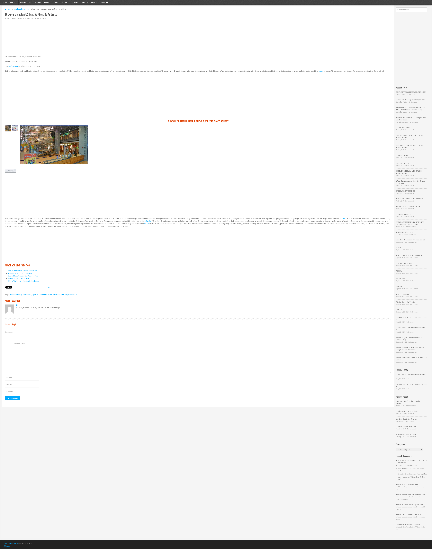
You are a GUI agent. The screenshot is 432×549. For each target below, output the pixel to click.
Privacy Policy (25, 2)
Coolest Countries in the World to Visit (23, 276)
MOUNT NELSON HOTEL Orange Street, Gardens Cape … (411, 119)
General (38, 2)
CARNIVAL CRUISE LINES (405, 191)
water (146, 224)
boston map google (30, 294)
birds (343, 218)
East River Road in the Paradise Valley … (408, 402)
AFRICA (399, 271)
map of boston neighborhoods (65, 294)
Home (5, 2)
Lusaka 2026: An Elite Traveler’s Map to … (410, 329)
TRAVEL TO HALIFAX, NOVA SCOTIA (409, 199)
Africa (56, 2)
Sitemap (7, 546)
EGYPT (398, 248)
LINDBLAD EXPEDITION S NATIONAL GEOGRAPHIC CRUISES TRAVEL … (410, 223)
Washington (13, 66)
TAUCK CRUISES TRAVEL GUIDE (408, 206)
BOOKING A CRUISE (403, 214)
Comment (8, 332)
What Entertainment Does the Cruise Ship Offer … (410, 182)
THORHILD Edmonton (404, 232)
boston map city (16, 294)
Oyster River (412, 465)
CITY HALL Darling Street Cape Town (410, 100)
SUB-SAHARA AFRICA (404, 263)
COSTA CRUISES (402, 155)
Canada (94, 2)
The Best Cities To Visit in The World (22, 271)
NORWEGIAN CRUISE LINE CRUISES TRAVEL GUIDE (409, 137)
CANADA (399, 310)
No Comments (41, 18)
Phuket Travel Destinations (406, 411)
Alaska (64, 2)
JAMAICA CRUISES (403, 128)
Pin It (50, 287)
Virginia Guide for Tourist (406, 419)
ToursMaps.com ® (11, 543)
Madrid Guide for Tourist (406, 434)
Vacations (30, 18)
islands (148, 221)
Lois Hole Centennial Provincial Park (410, 240)
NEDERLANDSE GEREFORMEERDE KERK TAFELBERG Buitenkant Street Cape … (411, 109)
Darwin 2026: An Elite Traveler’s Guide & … (411, 319)
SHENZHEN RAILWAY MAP (406, 427)
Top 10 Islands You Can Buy (407, 485)
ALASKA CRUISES (402, 163)
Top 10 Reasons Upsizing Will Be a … (410, 505)
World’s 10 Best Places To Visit (20, 273)
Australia (74, 2)
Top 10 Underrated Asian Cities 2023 (410, 495)
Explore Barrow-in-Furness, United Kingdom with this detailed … (410, 349)
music (321, 71)
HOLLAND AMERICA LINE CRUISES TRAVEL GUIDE (409, 172)
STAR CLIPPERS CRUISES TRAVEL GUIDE (411, 92)
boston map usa (45, 294)
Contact (13, 2)
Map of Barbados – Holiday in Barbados (23, 281)
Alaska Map (400, 279)
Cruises (47, 2)
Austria (85, 2)
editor (9, 18)
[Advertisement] (72, 37)
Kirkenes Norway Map (418, 474)
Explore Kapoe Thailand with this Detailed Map (409, 339)
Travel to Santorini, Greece (18, 278)
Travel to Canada (402, 294)
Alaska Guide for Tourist (405, 302)
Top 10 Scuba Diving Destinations (409, 515)
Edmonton (104, 2)
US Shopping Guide (21, 9)
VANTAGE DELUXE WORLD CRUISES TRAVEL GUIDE (409, 147)
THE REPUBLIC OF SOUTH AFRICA (409, 255)
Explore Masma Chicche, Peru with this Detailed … (411, 359)
